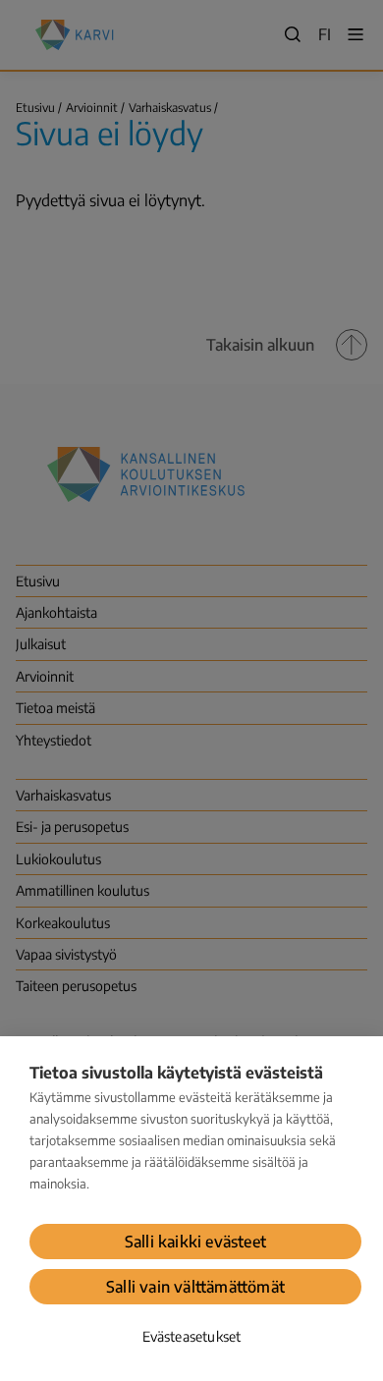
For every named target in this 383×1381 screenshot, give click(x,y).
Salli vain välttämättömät (195, 1287)
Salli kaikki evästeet (195, 1241)
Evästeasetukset (192, 1336)
